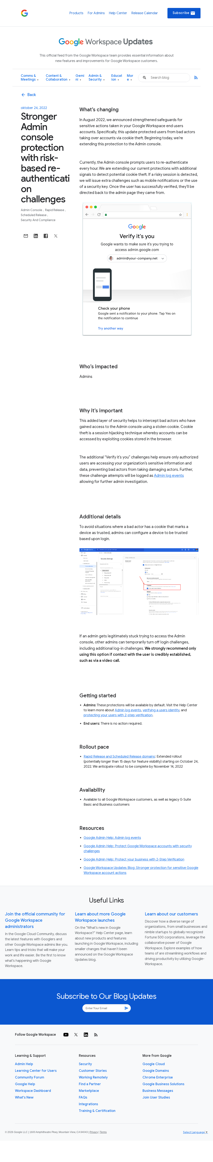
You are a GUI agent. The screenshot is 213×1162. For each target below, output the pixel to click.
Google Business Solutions (163, 1084)
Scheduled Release (34, 215)
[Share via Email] (26, 236)
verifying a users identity (161, 710)
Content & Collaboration (58, 78)
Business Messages (157, 1091)
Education (116, 78)
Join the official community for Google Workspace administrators (35, 920)
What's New (24, 1097)
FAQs (83, 1097)
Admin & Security (97, 78)
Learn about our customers (171, 914)
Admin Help (24, 1064)
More (130, 78)
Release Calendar (144, 13)
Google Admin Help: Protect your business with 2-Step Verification (134, 859)
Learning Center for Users (36, 1071)
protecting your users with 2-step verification (118, 715)
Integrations (88, 1104)
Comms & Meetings (29, 78)
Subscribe (184, 13)
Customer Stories (93, 1071)
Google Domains (155, 1071)
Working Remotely (93, 1077)
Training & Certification (97, 1111)
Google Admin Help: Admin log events (112, 838)
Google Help (25, 1084)
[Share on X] (56, 236)
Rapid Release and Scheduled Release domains (119, 756)
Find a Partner (90, 1084)
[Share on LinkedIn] (36, 236)
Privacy (94, 1132)
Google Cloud (153, 1064)
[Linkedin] (86, 1035)
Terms (103, 1132)
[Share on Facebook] (46, 236)
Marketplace (89, 1091)
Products (76, 13)
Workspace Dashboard (33, 1091)
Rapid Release (55, 210)
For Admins (96, 13)
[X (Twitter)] (76, 1035)
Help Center (118, 13)
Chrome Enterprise (157, 1077)
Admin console (32, 210)
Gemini (80, 78)
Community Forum (29, 1077)
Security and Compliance (38, 220)
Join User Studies (156, 1097)
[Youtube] (66, 1035)
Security (85, 1064)
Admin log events (169, 475)
